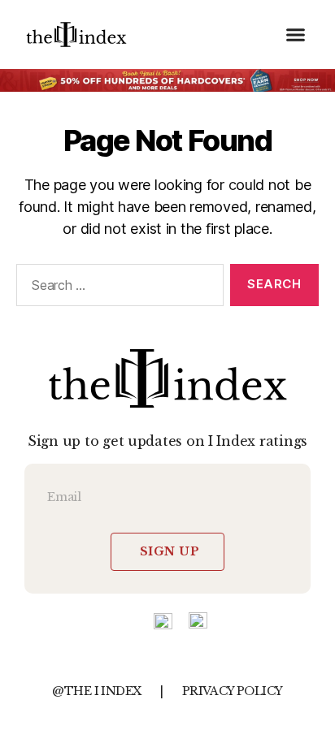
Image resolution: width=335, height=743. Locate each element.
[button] (296, 34)
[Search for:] (117, 288)
